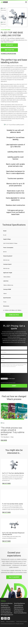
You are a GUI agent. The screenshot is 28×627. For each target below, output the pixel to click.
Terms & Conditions (10, 621)
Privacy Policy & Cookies (21, 621)
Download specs (14, 314)
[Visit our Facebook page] (2, 618)
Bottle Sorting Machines (7, 603)
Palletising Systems (19, 609)
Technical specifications (8, 53)
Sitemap (2, 621)
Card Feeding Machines (6, 612)
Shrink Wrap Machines (19, 603)
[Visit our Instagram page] (5, 618)
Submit (14, 385)
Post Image (3, 376)
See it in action (9, 49)
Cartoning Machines (6, 609)
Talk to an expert (14, 577)
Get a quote (9, 45)
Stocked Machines (18, 611)
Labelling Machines (5, 607)
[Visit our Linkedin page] (8, 618)
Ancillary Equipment (6, 611)
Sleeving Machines (18, 607)
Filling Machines (4, 605)
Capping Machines (18, 605)
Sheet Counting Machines (20, 612)
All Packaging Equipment (7, 614)
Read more (4, 440)
